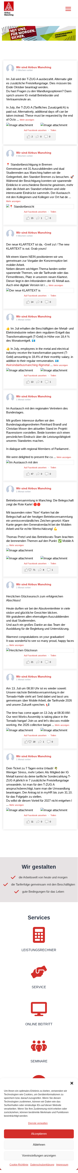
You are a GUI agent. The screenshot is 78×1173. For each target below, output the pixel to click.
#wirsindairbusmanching (22, 365)
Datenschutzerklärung (42, 1164)
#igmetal (44, 365)
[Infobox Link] (39, 941)
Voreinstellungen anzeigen (39, 1155)
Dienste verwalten (38, 1123)
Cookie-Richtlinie (19, 1164)
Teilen (53, 130)
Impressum (62, 1164)
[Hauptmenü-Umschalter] (68, 8)
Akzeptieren (39, 1133)
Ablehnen (39, 1144)
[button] (72, 1083)
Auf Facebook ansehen (35, 130)
